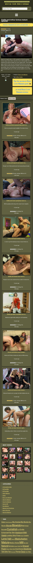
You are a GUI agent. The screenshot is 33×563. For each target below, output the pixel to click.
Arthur (17, 77)
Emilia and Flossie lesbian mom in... (16, 238)
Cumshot (12, 529)
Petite (18, 546)
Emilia (21, 77)
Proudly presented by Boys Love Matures (15, 25)
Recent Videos (12, 98)
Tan (9, 551)
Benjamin (10, 522)
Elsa (18, 529)
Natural (4, 545)
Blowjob (16, 525)
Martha (13, 539)
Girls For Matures (7, 499)
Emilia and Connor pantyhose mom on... (16, 200)
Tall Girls (4, 551)
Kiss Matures (6, 506)
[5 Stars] (5, 29)
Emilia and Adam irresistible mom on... (16, 314)
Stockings (27, 548)
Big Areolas (16, 522)
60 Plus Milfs (6, 491)
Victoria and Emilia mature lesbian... (16, 352)
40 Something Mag (7, 487)
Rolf (21, 546)
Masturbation (21, 538)
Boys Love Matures (22, 74)
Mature (5, 542)
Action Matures (6, 493)
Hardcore (19, 532)
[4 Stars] (4, 29)
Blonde (9, 525)
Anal (7, 522)
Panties (15, 546)
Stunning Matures (7, 512)
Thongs (18, 551)
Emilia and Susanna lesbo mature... (16, 390)
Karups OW (5, 504)
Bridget (27, 526)
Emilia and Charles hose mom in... (16, 276)
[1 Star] (1, 29)
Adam (3, 522)
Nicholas (11, 546)
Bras (23, 525)
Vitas (29, 552)
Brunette (4, 529)
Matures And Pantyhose (8, 508)
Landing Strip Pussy (14, 535)
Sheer (8, 549)
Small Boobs (19, 549)
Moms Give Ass (6, 510)
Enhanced (5, 532)
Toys (23, 551)
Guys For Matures (7, 502)
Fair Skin (12, 532)
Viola (26, 551)
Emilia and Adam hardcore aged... (16, 428)
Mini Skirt (26, 543)
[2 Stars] (2, 29)
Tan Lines (13, 551)
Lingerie (26, 535)
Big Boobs (25, 522)
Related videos (3, 98)
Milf (21, 542)
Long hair (6, 538)
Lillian (22, 535)
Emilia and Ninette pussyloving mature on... (16, 125)
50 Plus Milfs (6, 489)
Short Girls (12, 549)
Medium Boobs (14, 543)
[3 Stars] (3, 29)
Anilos (4, 495)
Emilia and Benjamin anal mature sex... (16, 163)
